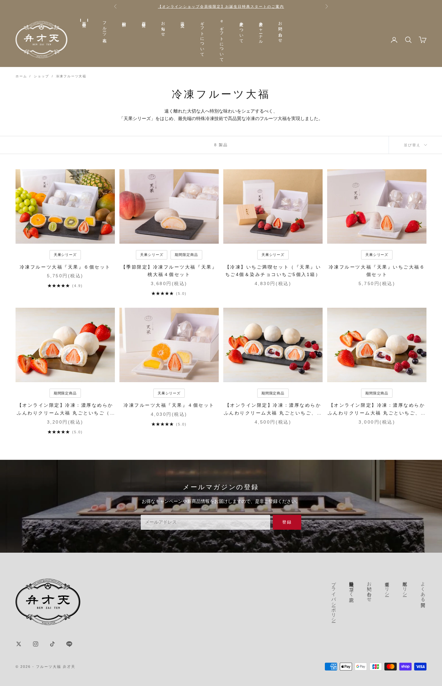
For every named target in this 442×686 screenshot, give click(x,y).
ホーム (21, 76)
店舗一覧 (143, 20)
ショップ (41, 76)
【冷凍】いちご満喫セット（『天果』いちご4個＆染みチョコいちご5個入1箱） (273, 270)
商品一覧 (84, 20)
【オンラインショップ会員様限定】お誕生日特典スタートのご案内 (221, 6)
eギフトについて (221, 40)
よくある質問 (422, 589)
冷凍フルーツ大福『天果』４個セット (169, 405)
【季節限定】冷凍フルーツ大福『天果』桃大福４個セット (169, 270)
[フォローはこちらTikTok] (52, 644)
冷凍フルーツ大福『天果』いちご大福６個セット (377, 270)
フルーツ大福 (104, 28)
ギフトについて (202, 37)
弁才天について (241, 30)
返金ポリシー (387, 586)
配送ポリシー (405, 586)
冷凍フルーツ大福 (71, 76)
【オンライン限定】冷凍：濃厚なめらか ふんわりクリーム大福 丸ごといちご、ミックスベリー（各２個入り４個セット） (377, 410)
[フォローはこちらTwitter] (19, 644)
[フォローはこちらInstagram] (35, 644)
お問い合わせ (280, 30)
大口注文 (182, 20)
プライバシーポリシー (334, 599)
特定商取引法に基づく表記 (351, 586)
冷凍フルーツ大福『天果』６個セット (65, 267)
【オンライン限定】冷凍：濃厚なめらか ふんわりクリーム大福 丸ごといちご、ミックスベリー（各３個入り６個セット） (273, 410)
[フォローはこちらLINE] (69, 644)
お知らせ (163, 27)
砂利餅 (124, 20)
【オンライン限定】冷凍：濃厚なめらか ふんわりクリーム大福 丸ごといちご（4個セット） (65, 410)
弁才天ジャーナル (261, 30)
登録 (287, 522)
